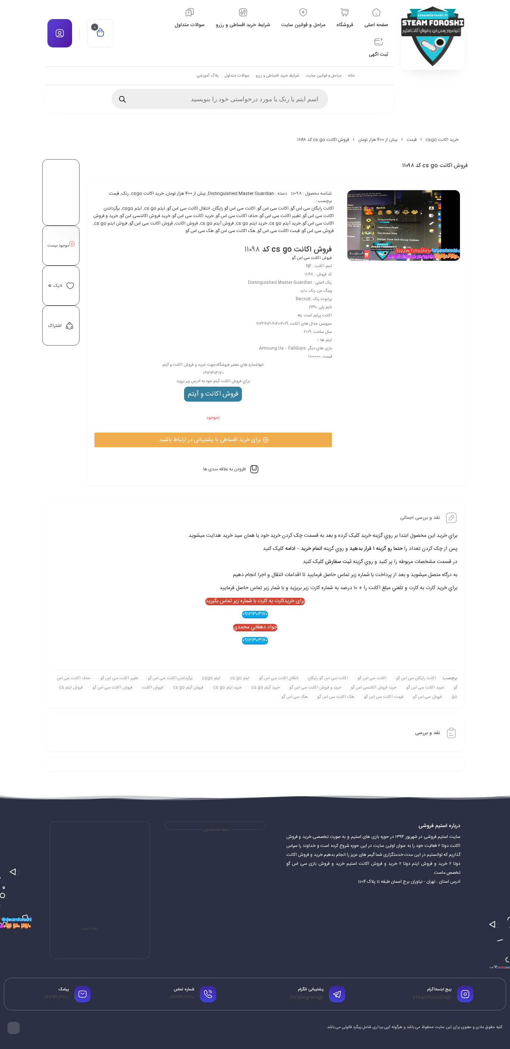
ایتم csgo (132, 208)
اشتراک (55, 325)
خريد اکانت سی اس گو (193, 216)
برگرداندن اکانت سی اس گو (170, 678)
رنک (125, 193)
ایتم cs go (154, 208)
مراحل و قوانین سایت (324, 75)
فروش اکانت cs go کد (297, 250)
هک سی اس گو (200, 231)
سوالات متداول (237, 75)
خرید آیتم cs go (285, 223)
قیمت (412, 139)
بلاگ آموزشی (207, 75)
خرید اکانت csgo (442, 139)
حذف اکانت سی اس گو (237, 216)
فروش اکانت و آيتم (213, 394)
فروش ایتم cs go (110, 223)
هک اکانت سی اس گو (235, 231)
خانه (351, 75)
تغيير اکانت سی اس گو (280, 216)
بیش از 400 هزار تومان (378, 139)
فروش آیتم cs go (217, 223)
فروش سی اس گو (318, 231)
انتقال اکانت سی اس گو (188, 208)
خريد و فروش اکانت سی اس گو (315, 687)
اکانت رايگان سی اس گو (312, 208)
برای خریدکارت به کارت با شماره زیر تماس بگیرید (255, 601)
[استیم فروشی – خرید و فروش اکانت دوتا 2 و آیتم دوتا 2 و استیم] (432, 36)
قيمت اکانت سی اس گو (279, 231)
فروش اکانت (186, 223)
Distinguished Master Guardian (241, 193)
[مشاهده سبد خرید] (100, 33)
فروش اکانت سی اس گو (151, 223)
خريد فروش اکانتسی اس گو (145, 216)
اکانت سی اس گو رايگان (233, 208)
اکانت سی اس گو (273, 208)
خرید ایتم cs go (251, 223)
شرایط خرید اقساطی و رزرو (277, 75)
